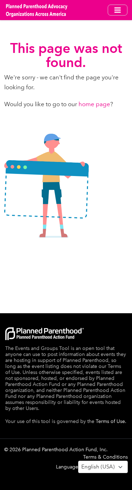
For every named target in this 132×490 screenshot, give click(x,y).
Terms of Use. (111, 421)
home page (94, 104)
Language (67, 467)
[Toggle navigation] (117, 10)
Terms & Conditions (105, 457)
